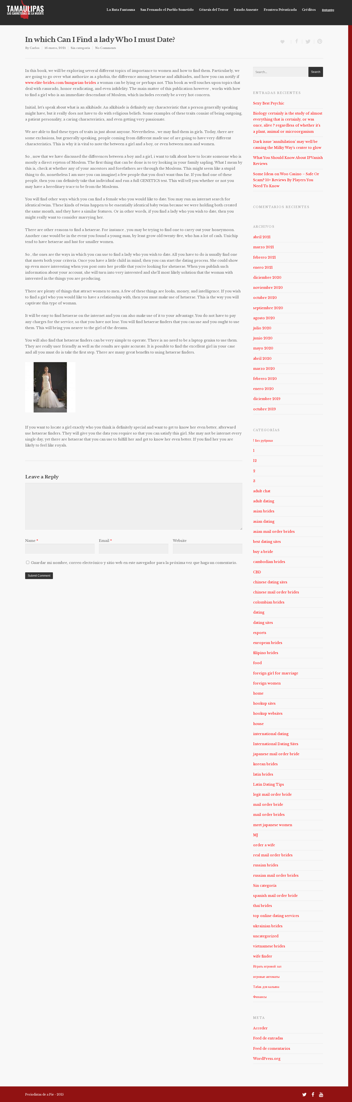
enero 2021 (263, 267)
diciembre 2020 (267, 277)
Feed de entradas (268, 1038)
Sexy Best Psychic (268, 103)
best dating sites (267, 541)
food (257, 663)
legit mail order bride (272, 794)
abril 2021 (262, 237)
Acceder (260, 1028)
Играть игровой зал (267, 966)
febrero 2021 (264, 257)
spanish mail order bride (275, 895)
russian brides (265, 865)
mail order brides (269, 814)
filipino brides (265, 653)
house (258, 724)
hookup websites (268, 713)
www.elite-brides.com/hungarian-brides (60, 83)
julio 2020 (262, 328)
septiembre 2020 (268, 308)
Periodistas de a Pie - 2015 (44, 1094)
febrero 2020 (265, 379)
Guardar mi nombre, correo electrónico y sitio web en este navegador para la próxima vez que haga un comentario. (134, 563)
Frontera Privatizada (280, 10)
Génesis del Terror (213, 10)
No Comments (105, 48)
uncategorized (265, 936)
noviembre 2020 (268, 287)
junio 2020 (263, 338)
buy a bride (263, 552)
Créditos (309, 10)
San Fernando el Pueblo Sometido (167, 10)
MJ (255, 835)
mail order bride (268, 804)
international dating (271, 734)
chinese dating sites (270, 582)
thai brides (262, 906)
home (258, 693)
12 (255, 460)
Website (180, 541)
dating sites (263, 623)
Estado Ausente (246, 10)
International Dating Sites (275, 744)
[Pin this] (318, 42)
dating (258, 612)
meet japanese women (272, 825)
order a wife (264, 845)
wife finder (262, 956)
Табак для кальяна (266, 987)
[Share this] (296, 42)
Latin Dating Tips (268, 784)
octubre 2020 (265, 298)
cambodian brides (269, 562)
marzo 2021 (263, 247)
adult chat (261, 491)
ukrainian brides (268, 926)
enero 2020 (263, 389)
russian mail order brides (276, 875)
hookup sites (264, 703)
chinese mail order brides (276, 592)
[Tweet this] (308, 42)
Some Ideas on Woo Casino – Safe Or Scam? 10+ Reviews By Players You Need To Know (286, 180)
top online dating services (276, 916)
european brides (267, 643)
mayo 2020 (263, 348)
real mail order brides (273, 855)
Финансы (260, 997)
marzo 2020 (264, 368)
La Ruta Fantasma (121, 10)
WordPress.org (266, 1058)
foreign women (267, 683)
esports (259, 633)
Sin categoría (80, 48)
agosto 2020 (264, 318)
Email (105, 541)
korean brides (265, 764)
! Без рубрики (263, 440)
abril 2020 (262, 358)
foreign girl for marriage (275, 673)
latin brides (263, 774)
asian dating (263, 521)
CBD (257, 572)
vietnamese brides (269, 946)
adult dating (263, 501)
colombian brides (268, 602)
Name (31, 541)
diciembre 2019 (266, 399)
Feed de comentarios (271, 1048)
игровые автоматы (266, 976)
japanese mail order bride (276, 754)
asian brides (263, 511)
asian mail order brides (274, 531)
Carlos (35, 48)
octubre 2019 (264, 409)
